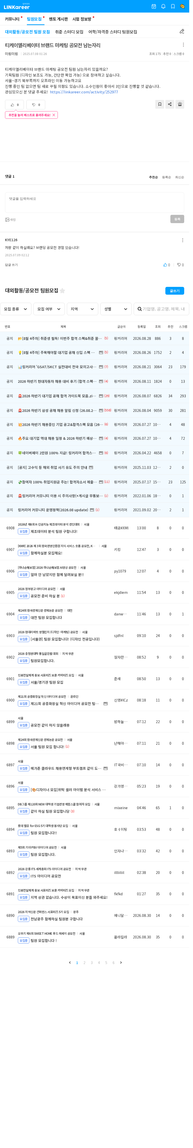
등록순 (166, 177)
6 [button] (114, 962)
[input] (94, 203)
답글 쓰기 (11, 265)
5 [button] (106, 962)
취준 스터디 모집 (69, 32)
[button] (70, 963)
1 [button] (77, 962)
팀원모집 (34, 19)
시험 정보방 (81, 19)
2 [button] (84, 962)
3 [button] (92, 962)
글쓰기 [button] (175, 291)
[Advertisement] (94, 141)
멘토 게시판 (58, 19)
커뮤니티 (12, 19)
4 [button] (99, 962)
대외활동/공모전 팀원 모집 (27, 32)
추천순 (153, 177)
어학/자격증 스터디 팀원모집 (112, 32)
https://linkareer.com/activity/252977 (84, 91)
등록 (177, 219)
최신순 (179, 177)
